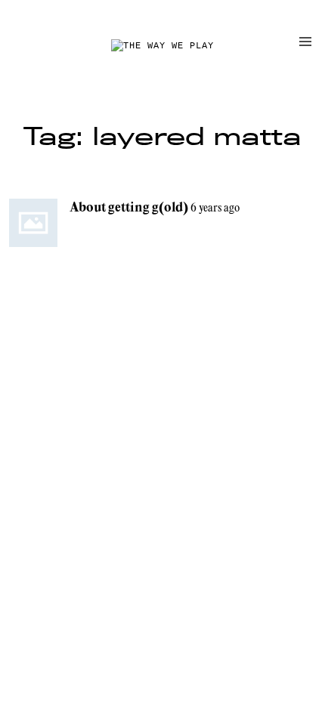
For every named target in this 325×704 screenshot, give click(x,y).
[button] (305, 41)
